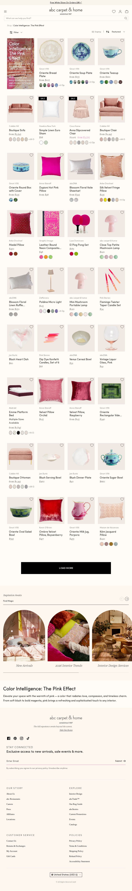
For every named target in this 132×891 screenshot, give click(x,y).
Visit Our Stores (66, 730)
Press (8, 809)
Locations (10, 819)
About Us (10, 794)
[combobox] (66, 18)
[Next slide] (127, 599)
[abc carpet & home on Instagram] (21, 738)
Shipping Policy (76, 851)
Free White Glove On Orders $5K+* (66, 2)
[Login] (120, 11)
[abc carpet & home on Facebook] (8, 738)
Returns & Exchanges (15, 846)
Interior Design (75, 794)
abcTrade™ (74, 799)
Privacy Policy (75, 841)
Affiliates (10, 814)
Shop (9, 25)
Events (72, 819)
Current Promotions (77, 814)
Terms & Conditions (78, 846)
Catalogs (73, 824)
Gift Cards (10, 856)
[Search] (125, 18)
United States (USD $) (66, 874)
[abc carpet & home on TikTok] (28, 738)
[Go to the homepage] (66, 14)
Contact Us (11, 841)
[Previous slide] (122, 599)
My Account (11, 851)
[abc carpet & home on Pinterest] (15, 738)
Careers (9, 804)
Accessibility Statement (79, 861)
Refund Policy (75, 856)
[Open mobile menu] (5, 11)
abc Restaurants (13, 799)
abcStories (73, 809)
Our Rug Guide (75, 804)
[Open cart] (126, 11)
